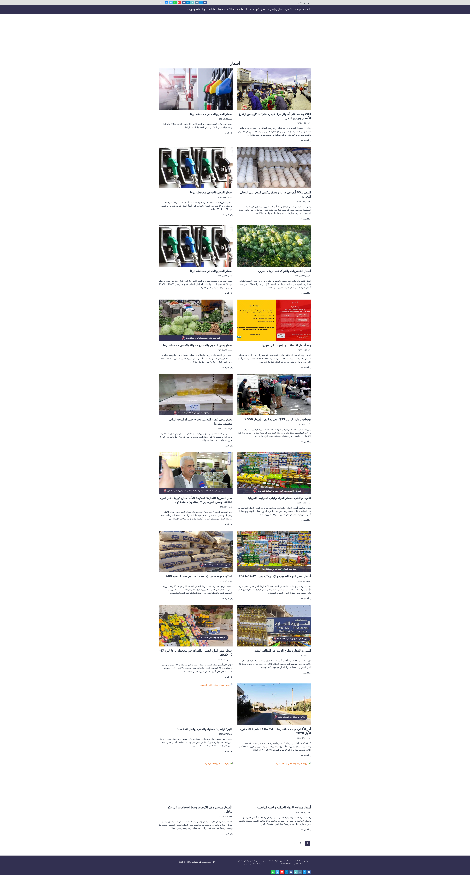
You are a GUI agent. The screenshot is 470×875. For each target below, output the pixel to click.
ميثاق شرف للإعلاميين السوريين (254, 863)
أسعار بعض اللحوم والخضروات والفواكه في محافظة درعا (198, 345)
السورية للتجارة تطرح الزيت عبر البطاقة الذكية (282, 650)
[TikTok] (192, 2)
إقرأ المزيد (306, 140)
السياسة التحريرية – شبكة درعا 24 (279, 861)
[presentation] (274, 89)
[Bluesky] (166, 2)
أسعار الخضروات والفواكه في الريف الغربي (284, 271)
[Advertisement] (235, 32)
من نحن (307, 2)
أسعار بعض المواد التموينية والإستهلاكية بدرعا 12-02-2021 (275, 576)
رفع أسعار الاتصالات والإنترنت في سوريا (286, 345)
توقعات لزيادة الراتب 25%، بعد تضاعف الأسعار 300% (277, 419)
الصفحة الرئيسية (302, 9)
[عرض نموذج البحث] (161, 2)
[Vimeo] (171, 2)
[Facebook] (205, 2)
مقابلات (230, 9)
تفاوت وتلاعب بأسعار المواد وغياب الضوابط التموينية (279, 498)
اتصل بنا (299, 2)
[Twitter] (201, 2)
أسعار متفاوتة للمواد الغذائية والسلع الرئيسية (284, 807)
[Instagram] (197, 2)
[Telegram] (188, 2)
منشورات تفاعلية (217, 9)
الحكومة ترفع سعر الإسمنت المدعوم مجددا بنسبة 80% (199, 576)
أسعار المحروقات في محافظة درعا (211, 114)
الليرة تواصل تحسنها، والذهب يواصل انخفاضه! (205, 729)
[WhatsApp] (175, 2)
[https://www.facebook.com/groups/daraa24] (184, 2)
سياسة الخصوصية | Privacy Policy (292, 863)
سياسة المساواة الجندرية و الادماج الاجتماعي (251, 861)
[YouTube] (179, 2)
